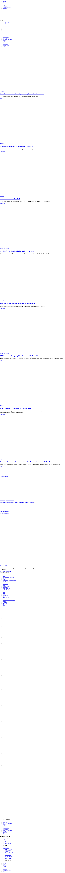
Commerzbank (5, 584)
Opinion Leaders (6, 37)
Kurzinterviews (8, 855)
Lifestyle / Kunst (6, 45)
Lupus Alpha (5, 595)
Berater (4, 40)
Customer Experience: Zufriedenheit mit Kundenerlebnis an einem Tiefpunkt (25, 462)
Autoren (4, 867)
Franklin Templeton (6, 589)
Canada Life (5, 582)
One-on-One (2, 500)
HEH (4, 593)
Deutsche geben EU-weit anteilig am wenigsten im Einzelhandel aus (22, 94)
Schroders (5, 602)
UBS (4, 604)
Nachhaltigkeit (5, 44)
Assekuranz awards (10, 500)
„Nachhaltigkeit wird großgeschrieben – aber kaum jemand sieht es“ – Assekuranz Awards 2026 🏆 (17, 502)
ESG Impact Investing (7, 843)
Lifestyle (4, 831)
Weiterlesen (2, 98)
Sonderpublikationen (7, 841)
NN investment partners (7, 597)
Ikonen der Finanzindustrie (8, 830)
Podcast (4, 1)
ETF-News (5, 842)
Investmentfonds (6, 38)
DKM (6, 857)
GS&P (4, 592)
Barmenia (4, 578)
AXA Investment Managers (8, 577)
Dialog (4, 585)
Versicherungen (6, 41)
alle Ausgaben (8, 571)
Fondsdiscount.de (6, 588)
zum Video (2, 504)
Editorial (4, 833)
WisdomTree (5, 606)
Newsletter (5, 3)
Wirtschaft (5, 42)
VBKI (4, 605)
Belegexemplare (6, 5)
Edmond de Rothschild (7, 586)
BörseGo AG (5, 581)
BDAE (4, 579)
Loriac (4, 594)
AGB (4, 871)
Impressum (5, 8)
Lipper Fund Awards (9, 856)
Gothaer (4, 590)
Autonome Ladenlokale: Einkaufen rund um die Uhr (17, 146)
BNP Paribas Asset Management (9, 580)
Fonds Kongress (8, 858)
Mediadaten (5, 6)
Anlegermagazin (6, 838)
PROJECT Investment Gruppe (9, 600)
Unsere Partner (4, 572)
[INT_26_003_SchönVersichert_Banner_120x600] (5, 817)
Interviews (5, 832)
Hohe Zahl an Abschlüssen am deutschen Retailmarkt (17, 303)
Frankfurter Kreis (6, 848)
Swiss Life (5, 603)
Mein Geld (7, 23)
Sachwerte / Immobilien (7, 39)
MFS (4, 596)
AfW (4, 576)
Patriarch (4, 598)
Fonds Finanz (5, 587)
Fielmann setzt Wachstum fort (10, 199)
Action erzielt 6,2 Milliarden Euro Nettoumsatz (15, 408)
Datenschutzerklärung (7, 7)
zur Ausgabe (2, 571)
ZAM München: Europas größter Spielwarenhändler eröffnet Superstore (24, 356)
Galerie (4, 46)
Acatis (4, 574)
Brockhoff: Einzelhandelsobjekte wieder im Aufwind (17, 251)
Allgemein (2, 300)
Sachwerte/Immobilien (9, 852)
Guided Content (6, 839)
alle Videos (7, 504)
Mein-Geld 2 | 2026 (3, 565)
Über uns (4, 2)
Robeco (4, 601)
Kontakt (4, 864)
